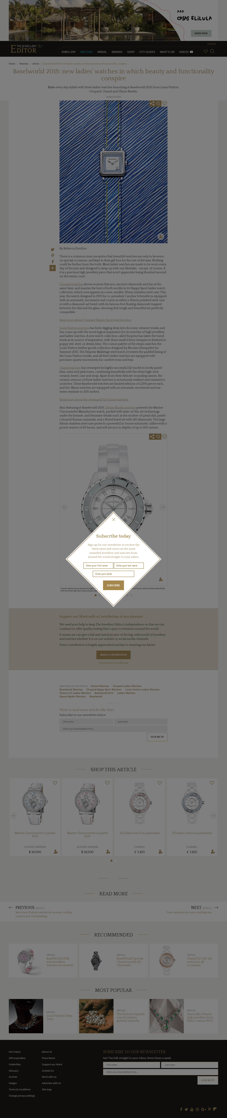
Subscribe (113, 585)
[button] (113, 519)
